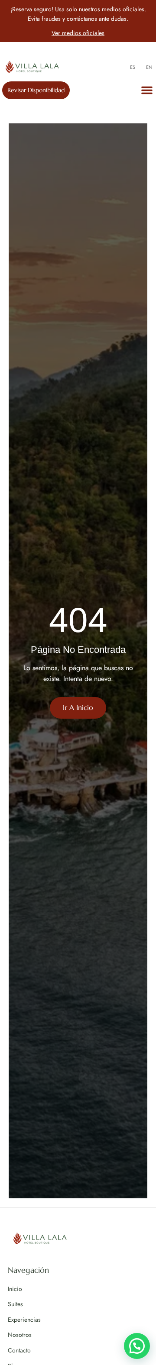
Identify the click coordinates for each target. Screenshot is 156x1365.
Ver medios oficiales (78, 33)
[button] (147, 90)
